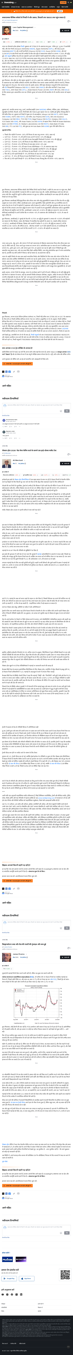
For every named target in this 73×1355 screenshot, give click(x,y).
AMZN (31, 49)
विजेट (2, 1311)
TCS (29, 119)
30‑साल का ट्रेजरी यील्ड (18, 1102)
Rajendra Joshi (10, 431)
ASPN (39, 121)
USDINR (65, 329)
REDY (46, 124)
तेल (6, 87)
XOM (58, 51)
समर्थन (39, 1311)
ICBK (15, 121)
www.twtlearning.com (46, 798)
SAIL (66, 90)
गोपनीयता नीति (13, 1343)
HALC (64, 119)
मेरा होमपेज (23, 30)
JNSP (51, 90)
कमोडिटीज (52, 7)
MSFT (12, 51)
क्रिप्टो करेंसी (65, 7)
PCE (31, 977)
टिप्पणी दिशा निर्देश (5, 415)
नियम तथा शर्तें (5, 1343)
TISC (7, 90)
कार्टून (58, 7)
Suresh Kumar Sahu (11, 419)
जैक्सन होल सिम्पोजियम (21, 479)
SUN (47, 117)
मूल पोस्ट (4, 1161)
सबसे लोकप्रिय (5, 7)
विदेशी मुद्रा (37, 7)
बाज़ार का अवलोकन (27, 7)
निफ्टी (22, 46)
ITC (20, 126)
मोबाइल (3, 1304)
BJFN (48, 119)
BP (8, 54)
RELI (27, 87)
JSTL (24, 90)
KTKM (15, 124)
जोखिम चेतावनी (22, 1343)
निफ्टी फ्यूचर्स (35, 335)
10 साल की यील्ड (55, 763)
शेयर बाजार (44, 7)
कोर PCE (53, 979)
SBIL (17, 119)
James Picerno (18, 954)
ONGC (41, 87)
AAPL (51, 49)
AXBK (46, 126)
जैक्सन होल (5, 1144)
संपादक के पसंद (15, 7)
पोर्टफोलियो (4, 1307)
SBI (6, 126)
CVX (42, 51)
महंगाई (39, 554)
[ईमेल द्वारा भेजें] (18, 371)
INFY (56, 114)
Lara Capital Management (23, 27)
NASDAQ (42, 109)
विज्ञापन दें (40, 1307)
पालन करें (66, 30)
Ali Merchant (18, 460)
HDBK (7, 117)
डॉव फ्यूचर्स (8, 56)
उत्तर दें (5, 426)
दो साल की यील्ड (14, 763)
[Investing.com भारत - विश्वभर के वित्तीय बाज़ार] (10, 2)
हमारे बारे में (40, 1304)
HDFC (22, 117)
